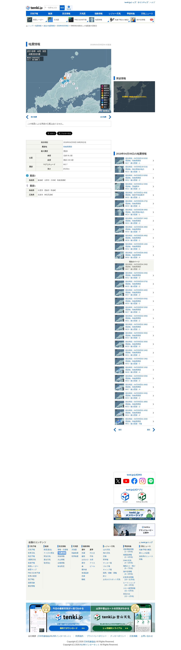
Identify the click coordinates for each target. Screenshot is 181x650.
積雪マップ (32, 570)
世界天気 (31, 553)
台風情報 (61, 563)
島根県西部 (67, 147)
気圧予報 (31, 556)
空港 (105, 556)
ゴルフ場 (106, 566)
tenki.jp (34, 8)
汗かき (92, 553)
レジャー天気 (115, 14)
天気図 (82, 14)
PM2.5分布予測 (34, 573)
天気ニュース (147, 14)
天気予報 (34, 14)
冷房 (91, 560)
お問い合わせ (147, 636)
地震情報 (62, 553)
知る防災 (61, 566)
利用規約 (79, 636)
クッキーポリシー (118, 636)
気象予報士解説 (145, 550)
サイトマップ (143, 2)
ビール (92, 566)
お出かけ (85, 560)
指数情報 (99, 14)
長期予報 (31, 563)
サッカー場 (107, 563)
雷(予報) (31, 579)
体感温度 (85, 573)
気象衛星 (75, 553)
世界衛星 (75, 556)
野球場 (105, 560)
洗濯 (83, 553)
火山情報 (61, 560)
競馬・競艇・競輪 (110, 573)
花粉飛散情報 (128, 550)
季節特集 (131, 14)
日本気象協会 (44, 636)
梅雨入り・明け (129, 567)
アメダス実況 (49, 553)
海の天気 (106, 553)
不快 (91, 556)
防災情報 (66, 14)
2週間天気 (32, 560)
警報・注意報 (63, 550)
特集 (141, 559)
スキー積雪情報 (129, 589)
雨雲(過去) (48, 550)
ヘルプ (152, 2)
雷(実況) (47, 563)
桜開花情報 (128, 556)
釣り (105, 576)
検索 (62, 8)
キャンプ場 (107, 570)
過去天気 (47, 560)
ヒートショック (129, 584)
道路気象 (31, 583)
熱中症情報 (128, 573)
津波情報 (61, 556)
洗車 (83, 576)
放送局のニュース (146, 556)
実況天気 (47, 556)
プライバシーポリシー (97, 636)
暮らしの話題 (144, 553)
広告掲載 (133, 636)
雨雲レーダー (33, 566)
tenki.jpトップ (130, 2)
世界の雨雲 (32, 576)
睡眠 (83, 579)
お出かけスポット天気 (111, 579)
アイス (92, 563)
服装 (83, 556)
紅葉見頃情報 (129, 578)
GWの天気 (128, 561)
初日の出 (128, 595)
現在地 (69, 9)
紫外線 (84, 570)
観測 (50, 14)
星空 (83, 563)
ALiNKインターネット (60, 636)
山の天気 (106, 550)
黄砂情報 (31, 586)
